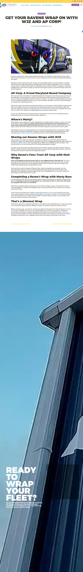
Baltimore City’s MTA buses (42, 108)
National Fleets (35, 5)
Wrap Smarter (57, 5)
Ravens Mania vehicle (20, 142)
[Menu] (81, 4)
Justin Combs (36, 26)
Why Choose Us (46, 5)
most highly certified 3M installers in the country (42, 192)
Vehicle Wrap (41, 13)
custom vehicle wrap (27, 133)
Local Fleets (25, 5)
